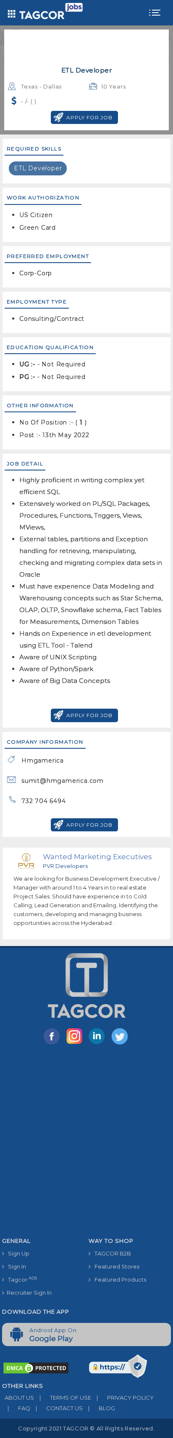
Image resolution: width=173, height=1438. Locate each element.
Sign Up (16, 1253)
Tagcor (20, 1279)
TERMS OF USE (65, 1397)
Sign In (15, 1266)
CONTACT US (59, 1408)
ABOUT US (18, 1397)
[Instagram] (76, 1044)
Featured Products (118, 1279)
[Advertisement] (86, 1142)
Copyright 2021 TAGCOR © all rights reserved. (86, 1428)
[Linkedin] (98, 1044)
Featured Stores (115, 1266)
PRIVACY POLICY (125, 1397)
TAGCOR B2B (111, 1253)
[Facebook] (53, 1044)
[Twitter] (120, 1044)
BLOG (101, 1408)
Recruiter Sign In (28, 1292)
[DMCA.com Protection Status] (36, 1367)
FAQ (19, 1408)
